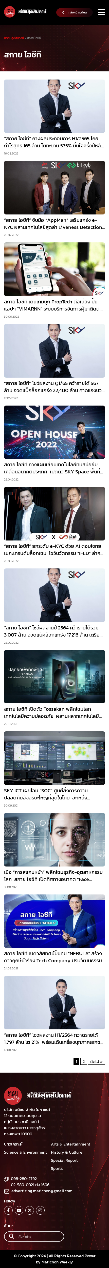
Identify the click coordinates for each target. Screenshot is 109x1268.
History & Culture (66, 1152)
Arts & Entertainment (70, 1144)
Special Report (64, 1160)
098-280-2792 (24, 1179)
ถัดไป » (96, 1061)
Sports (57, 1168)
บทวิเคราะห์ (13, 1144)
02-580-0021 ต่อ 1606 (30, 1185)
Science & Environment (25, 1152)
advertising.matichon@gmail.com (41, 1191)
